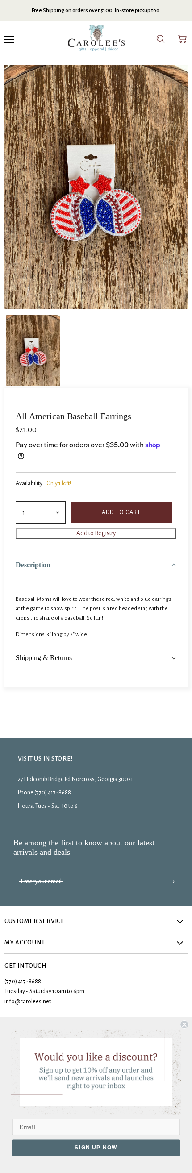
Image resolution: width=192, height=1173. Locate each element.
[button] (96, 562)
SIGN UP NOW (96, 1147)
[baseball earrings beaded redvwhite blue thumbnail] (33, 349)
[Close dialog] (184, 1024)
